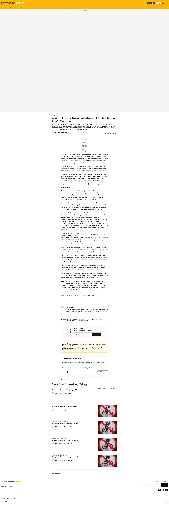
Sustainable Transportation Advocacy (60, 421)
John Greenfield (62, 132)
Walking (87, 320)
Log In (149, 3)
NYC (6, 7)
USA (2, 7)
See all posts (56, 473)
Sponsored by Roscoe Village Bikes (59, 438)
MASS (9, 7)
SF (18, 7)
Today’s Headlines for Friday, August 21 (64, 390)
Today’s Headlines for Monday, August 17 (65, 457)
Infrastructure (70, 320)
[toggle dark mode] (158, 3)
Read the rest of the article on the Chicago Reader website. (78, 295)
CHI (15, 7)
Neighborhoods (80, 320)
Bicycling (54, 115)
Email (76, 334)
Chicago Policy (84, 319)
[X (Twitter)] (163, 490)
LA (12, 7)
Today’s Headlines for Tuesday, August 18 (65, 440)
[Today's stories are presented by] (84, 62)
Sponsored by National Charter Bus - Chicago (62, 388)
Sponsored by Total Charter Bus (59, 455)
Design (91, 319)
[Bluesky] (166, 490)
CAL (21, 7)
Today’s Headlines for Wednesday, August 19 (66, 423)
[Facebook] (159, 490)
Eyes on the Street (99, 319)
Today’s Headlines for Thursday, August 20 (65, 406)
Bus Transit (76, 319)
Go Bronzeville (74, 195)
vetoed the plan (86, 250)
